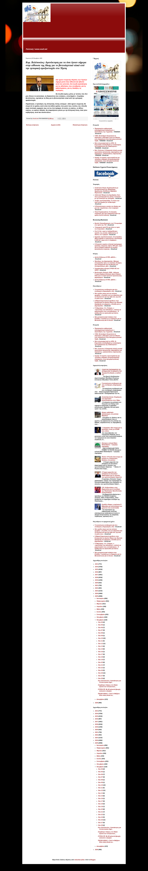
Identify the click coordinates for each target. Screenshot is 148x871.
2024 (96, 593)
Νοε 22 (100, 667)
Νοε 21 (100, 665)
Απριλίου (100, 606)
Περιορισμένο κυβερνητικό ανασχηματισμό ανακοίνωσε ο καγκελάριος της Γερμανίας (104, 130)
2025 (96, 596)
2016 (96, 572)
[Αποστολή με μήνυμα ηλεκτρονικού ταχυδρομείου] (58, 118)
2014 (96, 566)
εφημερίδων (110, 120)
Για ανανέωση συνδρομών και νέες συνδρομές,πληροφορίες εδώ (111, 385)
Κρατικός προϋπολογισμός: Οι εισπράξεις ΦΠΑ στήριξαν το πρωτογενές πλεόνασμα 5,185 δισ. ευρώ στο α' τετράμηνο (108, 238)
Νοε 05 (100, 625)
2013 (96, 564)
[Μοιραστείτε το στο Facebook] (63, 118)
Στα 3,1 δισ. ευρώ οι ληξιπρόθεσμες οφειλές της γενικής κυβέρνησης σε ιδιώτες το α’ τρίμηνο (106, 232)
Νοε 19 (100, 659)
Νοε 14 (100, 649)
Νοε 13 (100, 646)
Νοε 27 (100, 675)
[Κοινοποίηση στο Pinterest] (65, 118)
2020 (96, 582)
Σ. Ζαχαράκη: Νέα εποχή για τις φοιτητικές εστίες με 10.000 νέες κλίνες (112, 429)
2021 (96, 585)
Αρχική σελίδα (55, 125)
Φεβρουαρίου (101, 601)
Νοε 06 (100, 627)
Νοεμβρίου (100, 620)
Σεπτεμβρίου (101, 614)
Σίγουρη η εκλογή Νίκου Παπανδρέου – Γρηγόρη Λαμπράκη (110, 444)
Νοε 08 (100, 633)
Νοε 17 (100, 654)
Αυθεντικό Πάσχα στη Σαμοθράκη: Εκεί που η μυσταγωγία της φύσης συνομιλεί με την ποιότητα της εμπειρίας (108, 196)
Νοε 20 (100, 662)
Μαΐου (99, 609)
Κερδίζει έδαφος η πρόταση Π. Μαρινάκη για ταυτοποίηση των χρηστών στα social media (112, 506)
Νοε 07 (100, 630)
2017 (96, 574)
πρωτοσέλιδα (103, 120)
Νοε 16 (100, 651)
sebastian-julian (79, 859)
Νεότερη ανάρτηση (32, 125)
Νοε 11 (100, 641)
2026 (96, 702)
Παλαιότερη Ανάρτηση (80, 125)
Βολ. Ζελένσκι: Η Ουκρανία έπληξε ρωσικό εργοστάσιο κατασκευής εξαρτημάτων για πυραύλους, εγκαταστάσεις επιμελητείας (108, 152)
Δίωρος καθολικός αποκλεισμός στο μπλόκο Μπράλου (110, 414)
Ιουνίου (99, 612)
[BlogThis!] (60, 118)
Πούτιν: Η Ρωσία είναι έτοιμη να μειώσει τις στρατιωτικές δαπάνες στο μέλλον (112, 458)
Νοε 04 (100, 622)
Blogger (92, 859)
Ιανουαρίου (100, 598)
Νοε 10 (100, 638)
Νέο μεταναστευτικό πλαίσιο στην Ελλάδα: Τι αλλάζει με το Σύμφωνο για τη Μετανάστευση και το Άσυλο (108, 318)
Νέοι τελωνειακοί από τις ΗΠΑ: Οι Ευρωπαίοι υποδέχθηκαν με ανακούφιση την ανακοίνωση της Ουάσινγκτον (108, 144)
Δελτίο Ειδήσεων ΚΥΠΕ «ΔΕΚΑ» (105, 257)
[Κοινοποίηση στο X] (62, 118)
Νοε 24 (100, 670)
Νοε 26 (100, 673)
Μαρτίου (99, 603)
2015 (96, 569)
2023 (96, 591)
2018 (96, 577)
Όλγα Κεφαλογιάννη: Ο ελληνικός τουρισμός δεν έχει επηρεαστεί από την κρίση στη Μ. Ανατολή (107, 213)
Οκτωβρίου (100, 617)
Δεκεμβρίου (101, 699)
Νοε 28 (100, 678)
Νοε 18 (100, 657)
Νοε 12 (100, 643)
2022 (96, 588)
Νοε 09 (100, 635)
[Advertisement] (74, 35)
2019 (96, 580)
